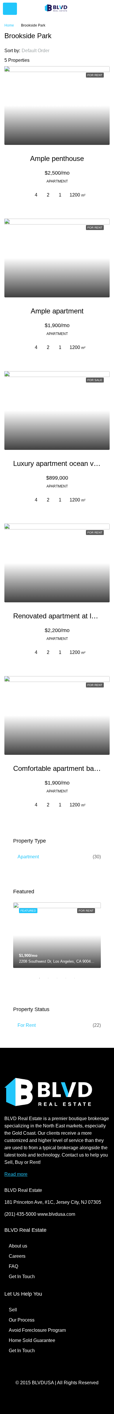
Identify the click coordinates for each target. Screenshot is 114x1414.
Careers (17, 1256)
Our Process (21, 1319)
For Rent (27, 1025)
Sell (13, 1309)
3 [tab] (60, 978)
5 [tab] (77, 978)
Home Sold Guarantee (32, 1340)
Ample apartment (57, 311)
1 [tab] (42, 978)
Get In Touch (22, 1276)
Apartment (28, 856)
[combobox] (40, 51)
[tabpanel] (57, 935)
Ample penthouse (57, 158)
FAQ (13, 1266)
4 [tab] (69, 978)
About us (18, 1245)
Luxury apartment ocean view (58, 463)
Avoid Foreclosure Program (37, 1330)
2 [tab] (51, 978)
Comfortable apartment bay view (63, 768)
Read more (15, 1174)
